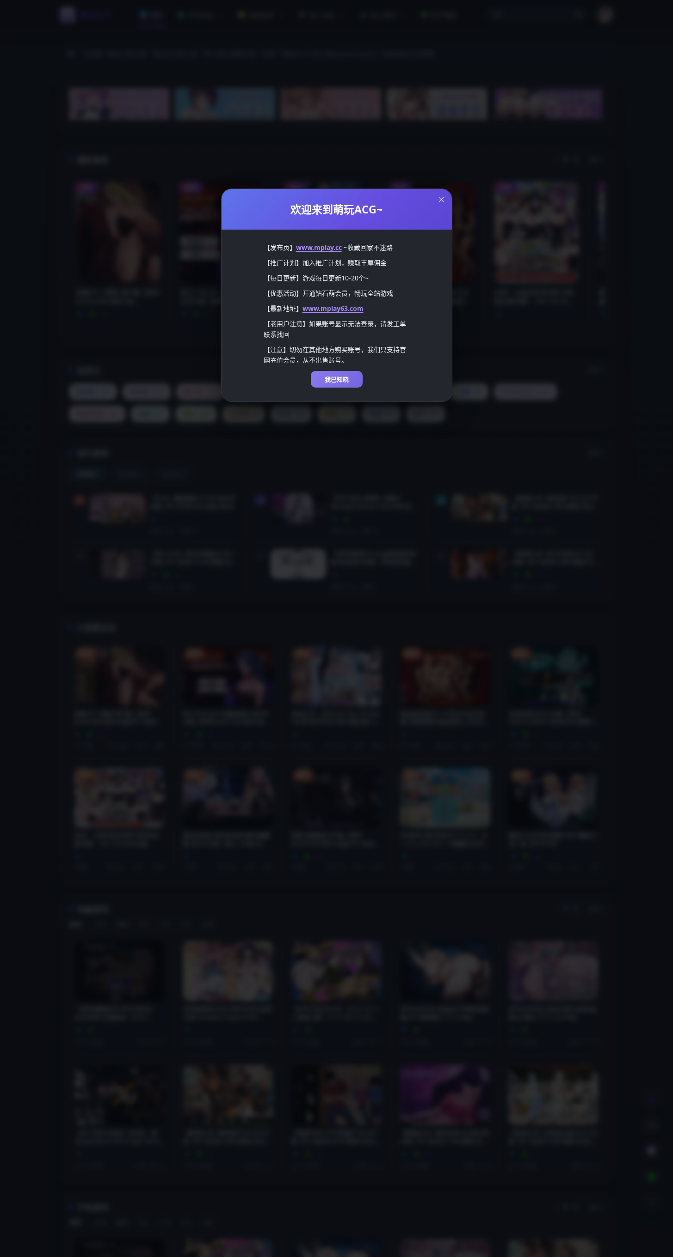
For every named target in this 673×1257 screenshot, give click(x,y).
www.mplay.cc (319, 247)
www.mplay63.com (333, 308)
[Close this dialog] (441, 199)
